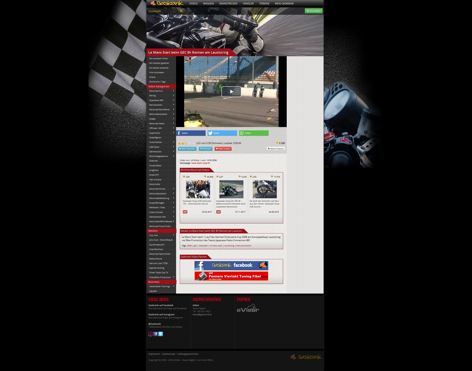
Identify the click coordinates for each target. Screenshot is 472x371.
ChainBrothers (156, 249)
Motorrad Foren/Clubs (160, 226)
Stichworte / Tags (157, 81)
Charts (152, 77)
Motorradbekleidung (158, 198)
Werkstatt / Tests (156, 207)
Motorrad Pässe (155, 123)
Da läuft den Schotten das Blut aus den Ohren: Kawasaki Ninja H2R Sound (264, 204)
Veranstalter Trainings (158, 286)
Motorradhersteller (157, 114)
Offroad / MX (154, 128)
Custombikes (154, 142)
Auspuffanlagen (155, 202)
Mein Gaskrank (284, 3)
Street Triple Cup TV (158, 272)
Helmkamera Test (156, 216)
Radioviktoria (155, 258)
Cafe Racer (153, 146)
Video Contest (155, 212)
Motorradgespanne (157, 156)
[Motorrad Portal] (167, 3)
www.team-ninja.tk (200, 163)
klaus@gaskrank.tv (202, 314)
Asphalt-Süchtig (156, 267)
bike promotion (243, 245)
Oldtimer (153, 160)
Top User (152, 235)
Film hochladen (156, 72)
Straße (151, 118)
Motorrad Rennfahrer (158, 109)
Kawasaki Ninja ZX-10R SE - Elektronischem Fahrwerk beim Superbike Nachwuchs (231, 204)
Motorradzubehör (156, 193)
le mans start (216, 245)
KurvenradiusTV (156, 244)
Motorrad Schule (156, 188)
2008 (189, 245)
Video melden (224, 148)
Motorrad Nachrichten (159, 253)
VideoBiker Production (159, 277)
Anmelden (315, 11)
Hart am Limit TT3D (158, 263)
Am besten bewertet (159, 67)
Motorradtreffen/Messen (160, 221)
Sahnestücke (154, 151)
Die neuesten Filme (158, 58)
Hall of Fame (155, 179)
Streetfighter (155, 137)
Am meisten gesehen (159, 63)
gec (195, 245)
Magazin (208, 3)
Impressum (154, 354)
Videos (193, 3)
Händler (248, 3)
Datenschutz (168, 354)
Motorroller (154, 184)
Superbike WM (155, 100)
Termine (264, 3)
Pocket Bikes (155, 165)
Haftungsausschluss (188, 354)
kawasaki (203, 245)
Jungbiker (153, 170)
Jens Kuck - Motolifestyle (161, 239)
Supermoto (153, 132)
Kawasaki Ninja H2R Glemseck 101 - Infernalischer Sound (197, 202)
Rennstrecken (228, 3)
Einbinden (206, 148)
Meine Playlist (277, 148)
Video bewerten (188, 148)
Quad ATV (154, 174)
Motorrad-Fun (155, 90)
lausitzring (229, 245)
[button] (191, 133)
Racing (151, 95)
